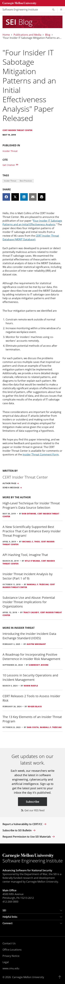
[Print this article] (41, 197)
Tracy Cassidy (31, 612)
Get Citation (9, 164)
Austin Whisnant (36, 644)
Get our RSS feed (34, 810)
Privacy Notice (11, 956)
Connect (7, 923)
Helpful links (10, 917)
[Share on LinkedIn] (24, 197)
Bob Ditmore (29, 513)
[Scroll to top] (60, 977)
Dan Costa (33, 727)
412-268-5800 (10, 901)
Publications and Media (27, 34)
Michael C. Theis (31, 541)
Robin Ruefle (31, 685)
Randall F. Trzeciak (38, 584)
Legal (6, 962)
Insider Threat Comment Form (41, 454)
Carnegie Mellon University (28, 977)
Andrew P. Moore (39, 665)
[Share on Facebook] (6, 197)
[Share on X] (15, 197)
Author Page (9, 483)
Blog (47, 34)
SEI (4, 910)
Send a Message (11, 487)
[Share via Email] (33, 197)
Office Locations (12, 949)
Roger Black (35, 706)
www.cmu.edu (11, 968)
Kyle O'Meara (32, 561)
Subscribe (32, 801)
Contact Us (9, 943)
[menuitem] (21, 9)
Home (6, 34)
